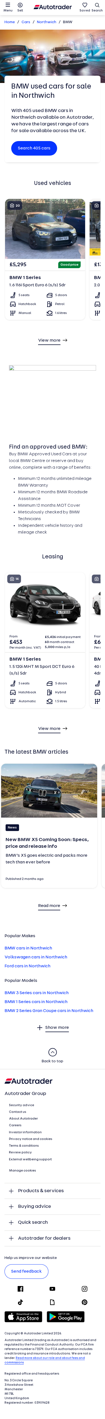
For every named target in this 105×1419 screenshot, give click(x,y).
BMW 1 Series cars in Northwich (35, 1002)
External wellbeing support (30, 1159)
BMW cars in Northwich (28, 948)
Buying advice (34, 1206)
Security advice (21, 1105)
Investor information (25, 1132)
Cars (26, 22)
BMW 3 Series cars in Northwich (36, 993)
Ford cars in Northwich (27, 966)
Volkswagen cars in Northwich (35, 957)
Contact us (17, 1112)
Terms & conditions (24, 1145)
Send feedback (26, 1271)
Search (97, 10)
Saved (85, 10)
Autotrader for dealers (44, 1238)
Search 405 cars (34, 148)
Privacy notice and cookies (30, 1139)
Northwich (46, 22)
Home (9, 22)
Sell (20, 10)
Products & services (41, 1191)
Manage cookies (22, 1170)
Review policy (20, 1152)
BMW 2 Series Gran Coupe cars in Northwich (48, 1011)
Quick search (33, 1222)
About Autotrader (23, 1118)
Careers (15, 1125)
